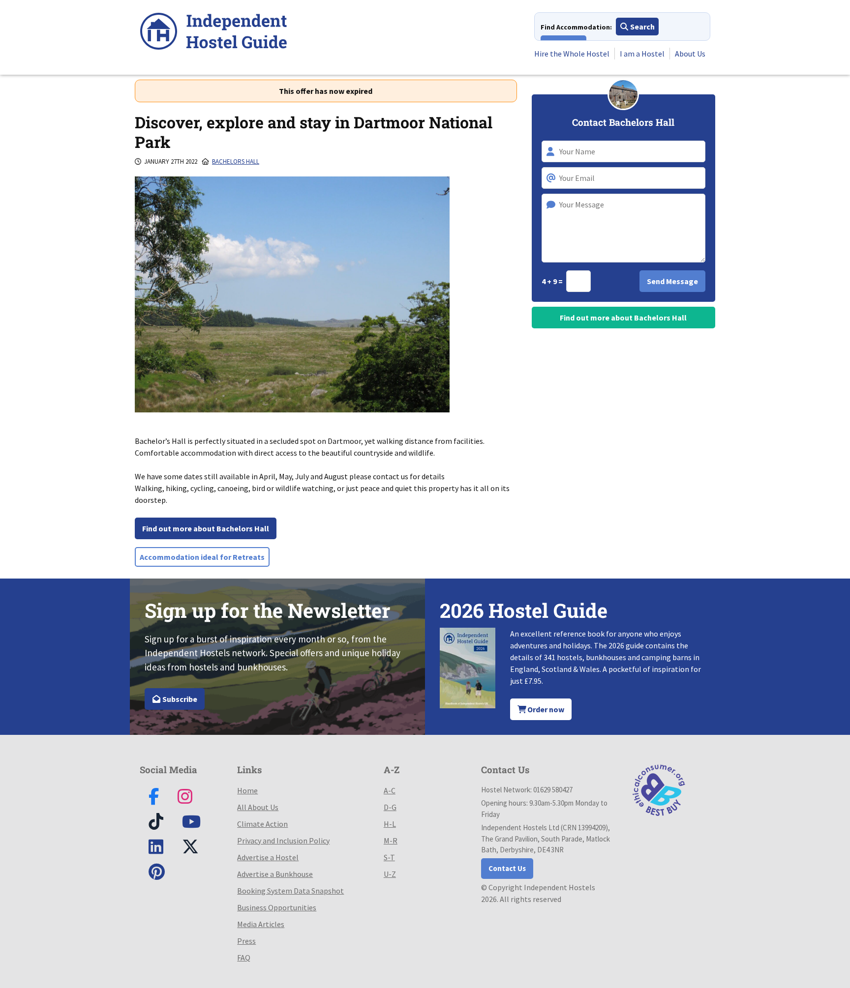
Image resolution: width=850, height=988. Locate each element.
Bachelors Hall (235, 161)
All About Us (257, 807)
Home (247, 790)
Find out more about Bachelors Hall (205, 528)
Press (246, 941)
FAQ (243, 957)
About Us (690, 53)
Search (642, 26)
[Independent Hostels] (213, 32)
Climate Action (262, 824)
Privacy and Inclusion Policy (283, 840)
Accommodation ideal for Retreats (202, 557)
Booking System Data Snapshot (290, 891)
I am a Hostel (642, 53)
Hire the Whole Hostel (571, 53)
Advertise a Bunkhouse (275, 874)
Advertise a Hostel (268, 857)
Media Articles (260, 924)
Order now (545, 709)
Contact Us (507, 868)
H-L (390, 824)
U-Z (390, 874)
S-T (389, 857)
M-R (390, 840)
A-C (389, 790)
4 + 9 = (553, 281)
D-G (390, 807)
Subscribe (179, 699)
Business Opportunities (276, 907)
